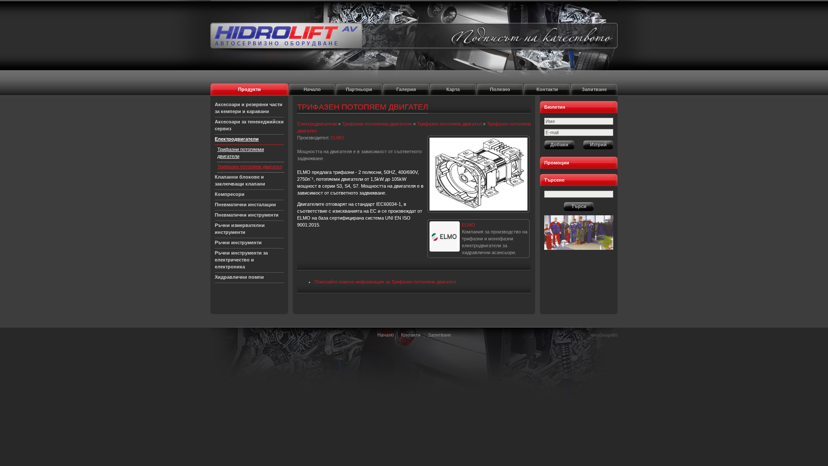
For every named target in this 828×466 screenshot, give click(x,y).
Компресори (230, 194)
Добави (559, 144)
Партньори (359, 89)
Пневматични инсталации (245, 204)
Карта (453, 89)
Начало (312, 89)
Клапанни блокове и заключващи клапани (240, 180)
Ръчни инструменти (238, 242)
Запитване (594, 89)
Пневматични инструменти (247, 214)
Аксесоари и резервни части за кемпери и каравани (248, 108)
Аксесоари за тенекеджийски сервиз (249, 125)
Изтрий (598, 144)
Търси (578, 206)
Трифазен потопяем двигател (249, 166)
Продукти (249, 89)
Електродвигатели (237, 139)
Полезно (500, 89)
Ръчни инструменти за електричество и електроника (241, 259)
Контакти (547, 89)
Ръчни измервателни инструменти (240, 229)
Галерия (406, 89)
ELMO (468, 224)
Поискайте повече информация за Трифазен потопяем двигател (385, 281)
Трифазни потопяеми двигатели (240, 153)
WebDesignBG (604, 335)
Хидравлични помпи (239, 277)
